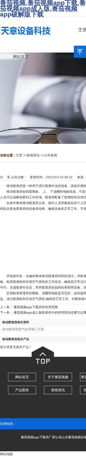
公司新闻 (50, 155)
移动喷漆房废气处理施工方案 (23, 329)
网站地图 (6, 454)
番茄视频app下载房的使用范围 (36, 307)
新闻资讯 (33, 155)
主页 (19, 155)
